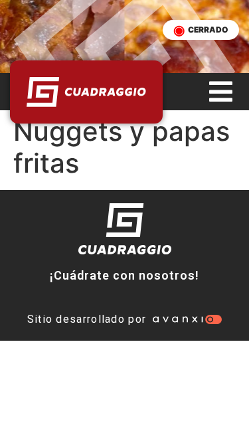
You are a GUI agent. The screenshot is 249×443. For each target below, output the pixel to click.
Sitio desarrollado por (87, 319)
